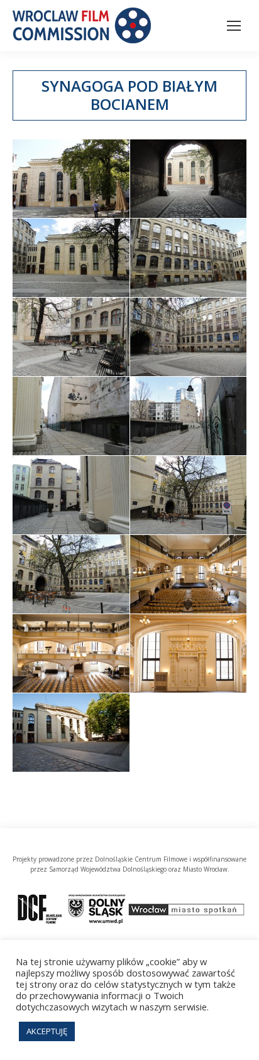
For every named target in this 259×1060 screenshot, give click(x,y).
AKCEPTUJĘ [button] (46, 1031)
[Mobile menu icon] (233, 25)
